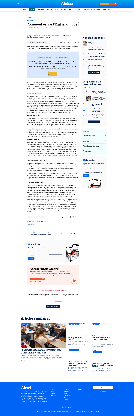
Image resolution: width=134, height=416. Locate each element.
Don (65, 397)
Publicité (66, 399)
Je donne (112, 4)
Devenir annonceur (70, 411)
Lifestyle (70, 9)
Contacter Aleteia (79, 411)
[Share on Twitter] (73, 42)
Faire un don (52, 74)
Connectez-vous (58, 301)
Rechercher (38, 4)
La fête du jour (89, 136)
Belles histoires (41, 9)
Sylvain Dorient (40, 28)
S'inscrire (31, 258)
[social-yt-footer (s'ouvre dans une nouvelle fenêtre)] (63, 407)
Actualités (63, 9)
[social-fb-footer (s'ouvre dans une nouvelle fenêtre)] (65, 407)
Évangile (86, 141)
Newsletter (66, 389)
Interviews (49, 9)
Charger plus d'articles (94, 72)
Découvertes (78, 9)
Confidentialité (97, 411)
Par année (80, 389)
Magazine (66, 393)
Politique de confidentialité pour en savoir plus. (93, 172)
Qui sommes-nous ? (52, 411)
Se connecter (96, 4)
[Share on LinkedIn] (70, 42)
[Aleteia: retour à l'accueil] (67, 3)
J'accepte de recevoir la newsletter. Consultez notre (46, 255)
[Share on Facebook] (68, 42)
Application (66, 391)
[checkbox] (28, 254)
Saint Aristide (70, 6)
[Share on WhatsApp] (78, 42)
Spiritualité (86, 9)
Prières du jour (89, 151)
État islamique (31, 224)
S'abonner (103, 387)
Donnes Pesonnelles (88, 411)
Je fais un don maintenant (36, 278)
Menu (25, 9)
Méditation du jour (91, 146)
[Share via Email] (75, 42)
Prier (31, 9)
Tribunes (56, 9)
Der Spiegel (46, 119)
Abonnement (67, 395)
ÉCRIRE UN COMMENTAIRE (53, 306)
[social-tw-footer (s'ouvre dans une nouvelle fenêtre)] (68, 407)
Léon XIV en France (95, 9)
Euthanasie (96, 324)
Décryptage (29, 17)
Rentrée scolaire (106, 9)
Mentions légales (61, 411)
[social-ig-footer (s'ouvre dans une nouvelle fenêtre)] (71, 407)
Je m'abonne (103, 4)
